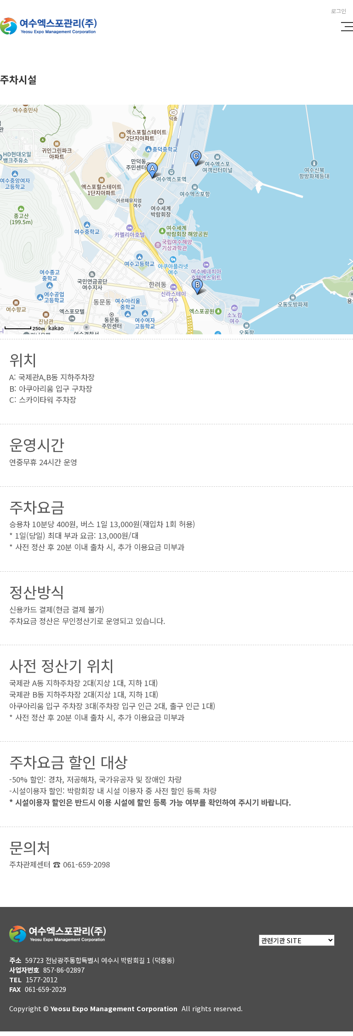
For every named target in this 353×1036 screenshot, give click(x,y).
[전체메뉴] (347, 26)
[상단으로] (332, 1015)
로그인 (338, 11)
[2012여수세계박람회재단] (53, 30)
